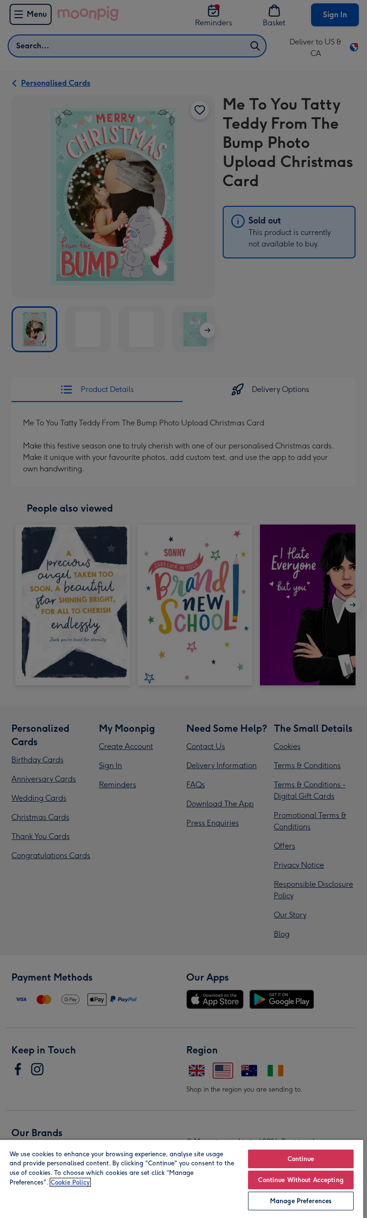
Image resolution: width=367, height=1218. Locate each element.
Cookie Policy (70, 1182)
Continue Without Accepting (300, 1180)
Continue (301, 1158)
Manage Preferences (301, 1201)
